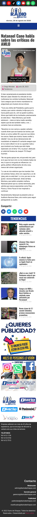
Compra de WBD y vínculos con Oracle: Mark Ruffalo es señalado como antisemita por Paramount (26, 294)
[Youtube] (23, 3)
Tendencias (8, 89)
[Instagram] (9, 3)
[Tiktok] (14, 3)
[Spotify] (28, 3)
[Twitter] (18, 3)
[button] (19, 25)
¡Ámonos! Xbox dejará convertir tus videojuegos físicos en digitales (27, 245)
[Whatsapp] (33, 3)
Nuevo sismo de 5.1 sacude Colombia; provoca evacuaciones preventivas (27, 311)
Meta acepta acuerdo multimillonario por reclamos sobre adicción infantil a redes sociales (26, 228)
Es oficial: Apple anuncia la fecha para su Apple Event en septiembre (27, 260)
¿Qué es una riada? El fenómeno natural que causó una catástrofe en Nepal (27, 276)
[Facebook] (4, 3)
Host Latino (30, 513)
